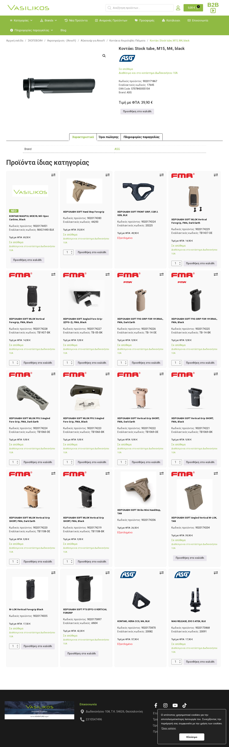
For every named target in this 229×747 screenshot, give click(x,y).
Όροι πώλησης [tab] (109, 137)
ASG (117, 149)
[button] (104, 56)
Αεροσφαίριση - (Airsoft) (61, 40)
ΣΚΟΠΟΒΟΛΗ (35, 40)
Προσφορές (147, 20)
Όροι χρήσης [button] (169, 728)
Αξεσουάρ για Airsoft (93, 40)
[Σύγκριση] (53, 175)
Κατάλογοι (173, 20)
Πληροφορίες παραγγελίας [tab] (142, 137)
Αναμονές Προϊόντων (113, 20)
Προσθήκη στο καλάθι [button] (137, 111)
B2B (213, 5)
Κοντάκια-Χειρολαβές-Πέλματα (127, 40)
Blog (63, 30)
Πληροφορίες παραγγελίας (31, 30)
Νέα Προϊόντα (78, 20)
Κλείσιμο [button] (191, 737)
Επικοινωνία (200, 20)
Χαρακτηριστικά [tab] (83, 137)
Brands (49, 20)
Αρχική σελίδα (14, 40)
